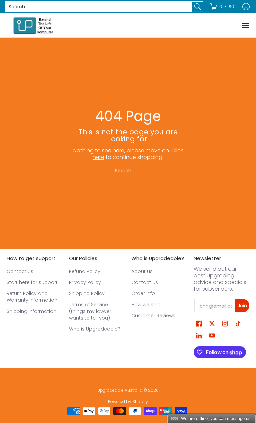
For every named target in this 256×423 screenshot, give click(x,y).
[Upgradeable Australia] (33, 25)
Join (242, 305)
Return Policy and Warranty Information (32, 296)
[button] (199, 324)
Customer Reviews (153, 315)
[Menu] (245, 25)
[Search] (197, 7)
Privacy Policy (85, 282)
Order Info (143, 293)
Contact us (20, 271)
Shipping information (31, 311)
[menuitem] (222, 6)
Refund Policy (84, 271)
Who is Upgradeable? (94, 329)
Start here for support (32, 282)
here (98, 157)
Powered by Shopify (128, 401)
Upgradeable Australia (119, 390)
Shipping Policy (87, 293)
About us (142, 271)
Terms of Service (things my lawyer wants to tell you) (90, 311)
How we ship (146, 304)
